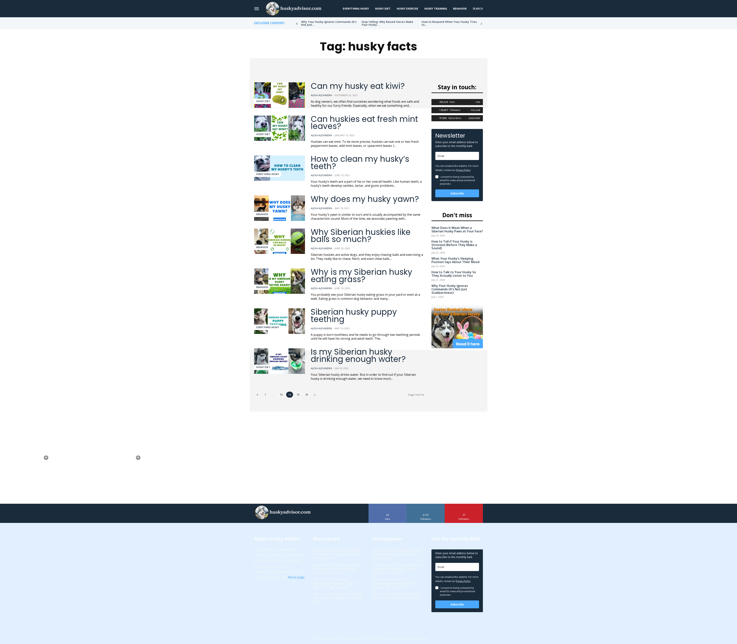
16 (306, 394)
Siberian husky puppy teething (354, 315)
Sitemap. (417, 638)
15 (298, 394)
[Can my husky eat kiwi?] (279, 95)
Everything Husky (267, 174)
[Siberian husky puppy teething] (279, 321)
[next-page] (481, 23)
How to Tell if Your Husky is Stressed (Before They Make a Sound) (454, 244)
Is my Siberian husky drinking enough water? (358, 355)
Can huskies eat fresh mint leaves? (364, 122)
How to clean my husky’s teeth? (360, 162)
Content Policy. (371, 638)
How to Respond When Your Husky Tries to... (449, 23)
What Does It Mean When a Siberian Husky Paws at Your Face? (457, 229)
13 (281, 394)
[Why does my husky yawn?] (279, 208)
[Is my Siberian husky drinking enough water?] (279, 361)
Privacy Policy (463, 170)
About (425, 638)
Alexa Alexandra (321, 95)
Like (478, 102)
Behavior (262, 214)
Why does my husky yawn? (365, 199)
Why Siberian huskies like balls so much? (361, 235)
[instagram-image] (46, 458)
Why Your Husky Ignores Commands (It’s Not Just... (329, 23)
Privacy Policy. (389, 638)
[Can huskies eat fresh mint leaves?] (279, 128)
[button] (478, 8)
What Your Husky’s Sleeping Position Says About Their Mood (455, 260)
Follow (475, 110)
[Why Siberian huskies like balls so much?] (279, 241)
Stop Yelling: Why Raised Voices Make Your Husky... (387, 23)
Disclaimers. (404, 638)
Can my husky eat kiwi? (358, 86)
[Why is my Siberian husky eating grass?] (279, 281)
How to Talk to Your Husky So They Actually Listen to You (453, 274)
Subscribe (474, 118)
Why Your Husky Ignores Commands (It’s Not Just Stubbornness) (449, 289)
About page (296, 577)
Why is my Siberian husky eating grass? (361, 275)
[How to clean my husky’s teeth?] (279, 168)
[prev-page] (296, 23)
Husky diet (263, 101)
